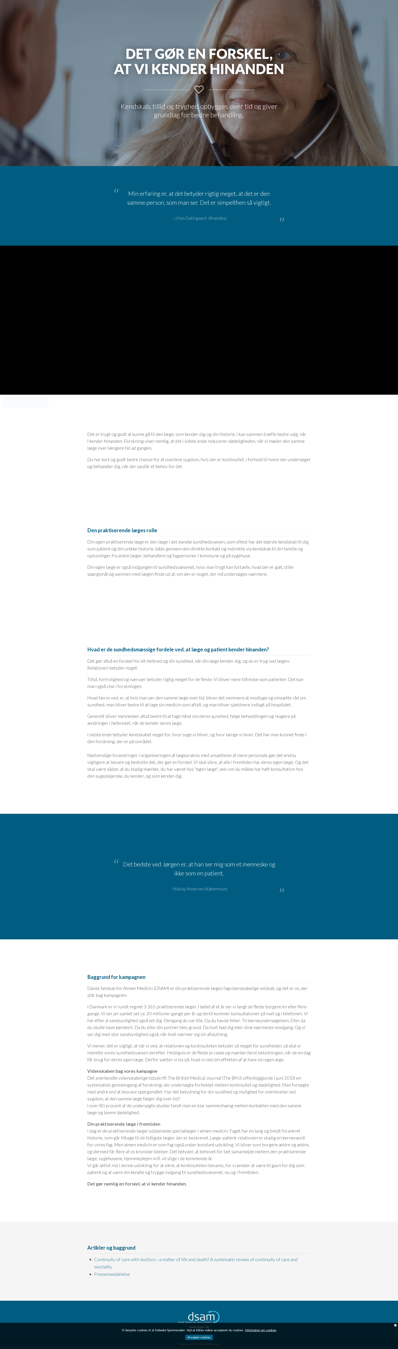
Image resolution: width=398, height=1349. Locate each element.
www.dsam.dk (199, 1314)
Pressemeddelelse (112, 1261)
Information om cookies (260, 1330)
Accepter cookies (199, 1337)
